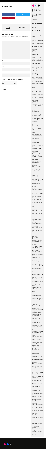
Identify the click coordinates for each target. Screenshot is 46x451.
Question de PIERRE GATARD (37, 402)
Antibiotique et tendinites (36, 234)
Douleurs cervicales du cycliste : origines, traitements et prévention (37, 259)
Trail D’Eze (22, 27)
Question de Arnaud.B (36, 305)
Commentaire (5, 39)
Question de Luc (35, 49)
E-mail (3, 66)
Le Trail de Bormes (9, 28)
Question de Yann (35, 100)
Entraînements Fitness (36, 14)
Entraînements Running (36, 10)
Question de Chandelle (36, 176)
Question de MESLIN (36, 63)
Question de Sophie (36, 318)
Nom (3, 60)
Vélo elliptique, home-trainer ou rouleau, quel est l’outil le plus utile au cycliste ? (37, 97)
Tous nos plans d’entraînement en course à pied (37, 423)
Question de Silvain (35, 349)
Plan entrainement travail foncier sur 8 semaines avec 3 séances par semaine (37, 60)
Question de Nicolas (36, 386)
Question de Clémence (36, 125)
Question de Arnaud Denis (37, 189)
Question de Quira (35, 151)
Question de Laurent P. (36, 138)
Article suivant (21, 26)
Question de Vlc (35, 236)
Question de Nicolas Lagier (37, 74)
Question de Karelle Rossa (37, 277)
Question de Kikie (35, 426)
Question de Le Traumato (37, 249)
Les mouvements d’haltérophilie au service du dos (37, 274)
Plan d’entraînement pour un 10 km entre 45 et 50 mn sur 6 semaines (37, 347)
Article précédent (10, 26)
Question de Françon (36, 164)
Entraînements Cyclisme (38, 13)
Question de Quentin (36, 373)
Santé (37, 19)
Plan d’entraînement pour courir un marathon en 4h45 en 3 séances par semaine (37, 316)
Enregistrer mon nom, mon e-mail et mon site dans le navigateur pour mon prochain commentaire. (15, 79)
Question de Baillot (35, 413)
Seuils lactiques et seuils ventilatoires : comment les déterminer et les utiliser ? (37, 136)
